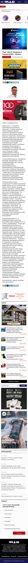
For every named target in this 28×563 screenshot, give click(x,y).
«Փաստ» (14, 280)
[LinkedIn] (10, 82)
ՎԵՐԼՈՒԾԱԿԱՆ (6, 57)
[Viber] (12, 82)
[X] (8, 82)
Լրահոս (3, 302)
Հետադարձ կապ (5, 556)
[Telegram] (18, 82)
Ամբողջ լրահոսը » (14, 381)
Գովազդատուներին (22, 556)
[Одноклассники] (3, 82)
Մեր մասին (13, 556)
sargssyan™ (22, 560)
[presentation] (22, 11)
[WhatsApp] (14, 82)
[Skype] (16, 82)
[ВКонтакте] (5, 82)
